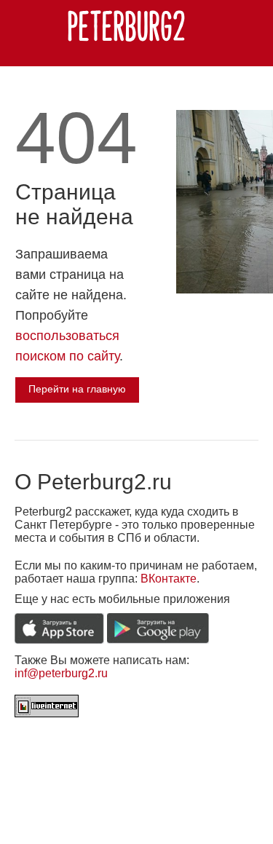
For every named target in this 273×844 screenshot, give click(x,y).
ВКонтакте (169, 578)
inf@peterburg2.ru (61, 673)
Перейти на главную (77, 389)
